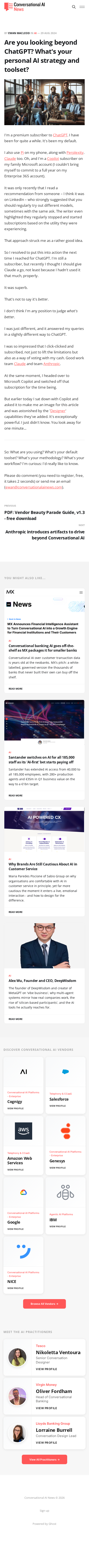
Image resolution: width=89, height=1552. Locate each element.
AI (35, 33)
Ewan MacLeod (19, 33)
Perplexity (75, 152)
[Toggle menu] (82, 7)
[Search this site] (74, 7)
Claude (10, 158)
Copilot (53, 158)
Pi (22, 152)
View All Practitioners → (44, 1459)
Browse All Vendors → (44, 1303)
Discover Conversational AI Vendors (38, 1050)
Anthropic (51, 363)
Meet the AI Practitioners (27, 1332)
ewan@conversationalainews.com (33, 487)
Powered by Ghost (44, 1524)
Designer (57, 410)
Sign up (44, 1511)
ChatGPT (60, 134)
